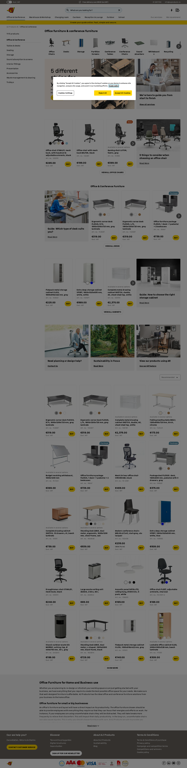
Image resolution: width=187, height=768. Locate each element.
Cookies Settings (65, 93)
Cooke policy (114, 86)
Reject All (103, 93)
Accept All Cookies (123, 93)
